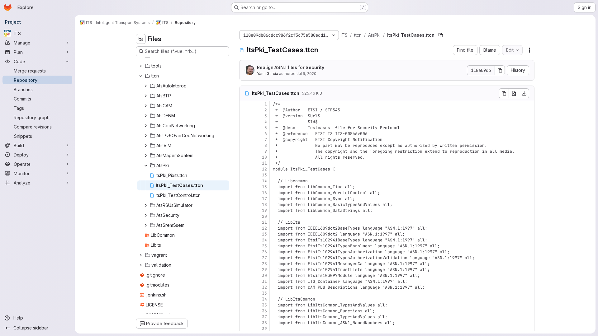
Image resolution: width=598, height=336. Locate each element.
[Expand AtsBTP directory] (146, 96)
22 (264, 228)
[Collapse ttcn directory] (141, 76)
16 (264, 192)
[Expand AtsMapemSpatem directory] (146, 155)
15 (264, 186)
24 (264, 240)
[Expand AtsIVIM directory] (146, 145)
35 (264, 305)
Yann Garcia (267, 73)
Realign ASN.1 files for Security (290, 67)
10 (264, 157)
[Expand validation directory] (141, 265)
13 (264, 175)
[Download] (524, 93)
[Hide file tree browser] (141, 39)
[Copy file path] (441, 35)
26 (264, 251)
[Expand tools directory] (141, 66)
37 (264, 317)
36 (264, 311)
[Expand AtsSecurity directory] (146, 215)
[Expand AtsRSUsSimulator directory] (146, 205)
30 (264, 275)
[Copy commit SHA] (500, 70)
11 (264, 163)
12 (264, 169)
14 (264, 181)
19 (264, 210)
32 (264, 287)
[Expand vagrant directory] (141, 255)
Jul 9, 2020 (306, 73)
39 (264, 328)
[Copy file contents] (504, 93)
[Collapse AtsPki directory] (146, 165)
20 (264, 216)
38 (264, 322)
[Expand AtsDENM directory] (146, 115)
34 (264, 299)
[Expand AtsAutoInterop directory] (146, 86)
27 (264, 257)
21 (264, 222)
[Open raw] (514, 93)
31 (264, 281)
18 (264, 204)
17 (264, 198)
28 (264, 263)
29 (264, 269)
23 (264, 234)
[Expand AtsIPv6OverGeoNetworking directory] (146, 135)
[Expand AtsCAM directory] (146, 106)
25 (264, 246)
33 (264, 293)
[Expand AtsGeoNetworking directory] (146, 125)
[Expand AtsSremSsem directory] (146, 225)
